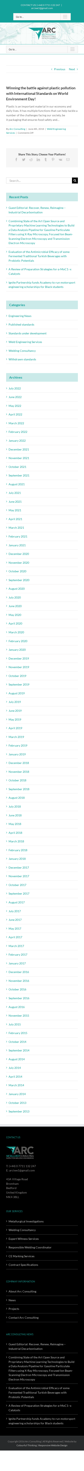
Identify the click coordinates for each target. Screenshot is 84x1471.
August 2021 (17, 484)
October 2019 (17, 676)
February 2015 (18, 1033)
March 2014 (16, 1085)
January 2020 (17, 649)
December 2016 (19, 972)
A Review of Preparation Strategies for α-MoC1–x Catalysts (40, 1408)
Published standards (21, 324)
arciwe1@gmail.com (42, 8)
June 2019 (15, 710)
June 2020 (15, 606)
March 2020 (16, 632)
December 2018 (19, 763)
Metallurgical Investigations (26, 1221)
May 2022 (15, 405)
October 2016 (17, 989)
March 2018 (16, 841)
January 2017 (17, 963)
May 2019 (15, 719)
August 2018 (17, 797)
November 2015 (19, 1015)
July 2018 (15, 806)
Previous (59, 69)
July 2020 (15, 597)
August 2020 (17, 588)
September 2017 (19, 893)
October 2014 (17, 1041)
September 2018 (19, 789)
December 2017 (19, 867)
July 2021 (15, 492)
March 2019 (16, 737)
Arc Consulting (17, 128)
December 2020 (19, 554)
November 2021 (19, 458)
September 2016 (19, 998)
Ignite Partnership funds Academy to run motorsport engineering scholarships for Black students (42, 1421)
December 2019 (19, 658)
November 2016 (19, 980)
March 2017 (16, 946)
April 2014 (15, 1076)
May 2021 (15, 510)
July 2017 (15, 911)
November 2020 (19, 562)
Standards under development (27, 333)
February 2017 (18, 954)
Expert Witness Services (24, 1238)
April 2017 (15, 937)
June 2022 (15, 397)
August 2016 (17, 1007)
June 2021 (15, 501)
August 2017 (17, 902)
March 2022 (16, 423)
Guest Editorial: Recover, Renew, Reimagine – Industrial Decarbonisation (37, 1346)
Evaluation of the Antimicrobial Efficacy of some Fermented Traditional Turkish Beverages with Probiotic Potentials (39, 256)
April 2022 (15, 414)
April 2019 (15, 728)
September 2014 (19, 1050)
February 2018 (18, 850)
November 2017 (19, 876)
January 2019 (17, 754)
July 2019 (15, 702)
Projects (14, 1308)
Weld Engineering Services (25, 342)
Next (72, 69)
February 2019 (18, 745)
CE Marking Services (21, 1256)
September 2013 (19, 1111)
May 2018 (15, 824)
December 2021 (19, 449)
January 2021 (17, 545)
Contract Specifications (23, 1264)
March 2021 (16, 527)
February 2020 (18, 641)
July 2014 (15, 1067)
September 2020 (19, 580)
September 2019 (19, 684)
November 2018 (19, 771)
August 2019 (17, 693)
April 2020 (15, 623)
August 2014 (17, 1059)
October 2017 (17, 885)
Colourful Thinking (27, 1445)
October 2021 (17, 466)
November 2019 (19, 667)
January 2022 (17, 440)
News (12, 1300)
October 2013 (17, 1102)
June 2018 (15, 815)
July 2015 (15, 1024)
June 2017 (15, 919)
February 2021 (18, 536)
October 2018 (17, 780)
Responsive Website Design (52, 1445)
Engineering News (20, 316)
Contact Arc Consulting (24, 1317)
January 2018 (17, 858)
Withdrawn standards (22, 359)
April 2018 (15, 832)
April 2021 (15, 519)
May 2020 (15, 615)
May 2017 (15, 928)
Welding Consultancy (22, 350)
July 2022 (15, 388)
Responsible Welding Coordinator (30, 1247)
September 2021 (19, 475)
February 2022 (18, 431)
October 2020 (17, 571)
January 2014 (17, 1094)
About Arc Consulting (22, 1291)
